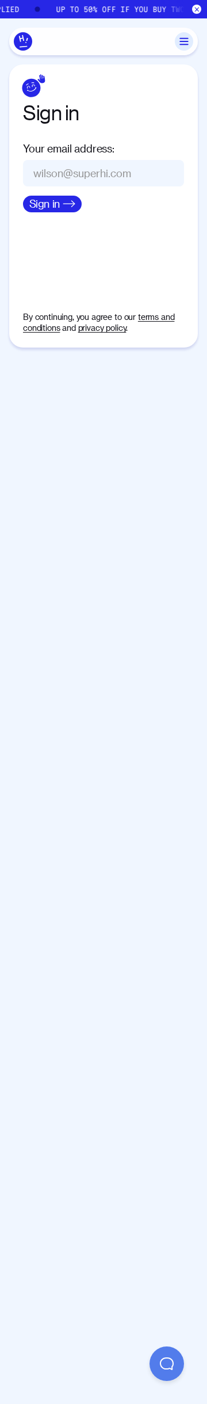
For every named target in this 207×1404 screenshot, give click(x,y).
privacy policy (102, 328)
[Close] (197, 9)
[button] (167, 1363)
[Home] (23, 41)
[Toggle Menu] (184, 41)
